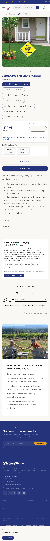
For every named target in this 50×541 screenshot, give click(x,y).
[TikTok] (14, 493)
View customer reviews (14, 275)
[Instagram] (10, 493)
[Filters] (10, 300)
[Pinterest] (19, 493)
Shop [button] (5, 500)
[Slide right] (30, 71)
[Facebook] (5, 493)
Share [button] (7, 220)
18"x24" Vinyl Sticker (13, 100)
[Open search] (4, 300)
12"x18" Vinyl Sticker (13, 89)
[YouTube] (24, 493)
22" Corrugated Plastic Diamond (18, 106)
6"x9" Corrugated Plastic (15, 111)
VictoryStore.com (14, 518)
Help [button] (5, 508)
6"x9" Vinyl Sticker (12, 117)
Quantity (32, 124)
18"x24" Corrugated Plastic (16, 95)
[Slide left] (19, 71)
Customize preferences (10, 532)
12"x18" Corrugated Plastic (16, 84)
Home (4, 14)
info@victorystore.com (13, 485)
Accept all (8, 538)
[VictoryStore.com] (9, 7)
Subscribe (40, 443)
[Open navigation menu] (3, 7)
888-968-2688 (11, 476)
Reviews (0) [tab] (13, 293)
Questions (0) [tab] (37, 293)
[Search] (37, 7)
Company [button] (30, 500)
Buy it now (25, 168)
